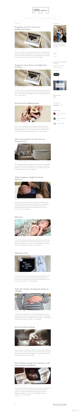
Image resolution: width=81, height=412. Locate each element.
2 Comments (23, 49)
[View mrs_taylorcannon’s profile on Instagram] (53, 97)
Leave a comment (25, 123)
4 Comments (23, 87)
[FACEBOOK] (54, 405)
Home (26, 18)
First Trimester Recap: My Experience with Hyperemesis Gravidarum (32, 364)
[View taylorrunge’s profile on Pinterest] (55, 97)
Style (34, 18)
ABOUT (55, 18)
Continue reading (39, 57)
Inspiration (42, 18)
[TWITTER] (57, 405)
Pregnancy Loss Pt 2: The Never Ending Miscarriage (28, 28)
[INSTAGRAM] (62, 405)
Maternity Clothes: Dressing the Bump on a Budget (32, 290)
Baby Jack (19, 217)
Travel (37, 18)
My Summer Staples (60, 123)
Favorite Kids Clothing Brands (27, 103)
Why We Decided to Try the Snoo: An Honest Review (30, 140)
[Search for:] (59, 56)
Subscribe (56, 74)
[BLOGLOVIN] (65, 405)
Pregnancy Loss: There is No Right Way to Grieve (31, 66)
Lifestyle (30, 18)
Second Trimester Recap (25, 327)
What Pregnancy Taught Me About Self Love (29, 178)
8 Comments (24, 385)
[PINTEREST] (59, 405)
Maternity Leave (21, 253)
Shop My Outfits (49, 18)
